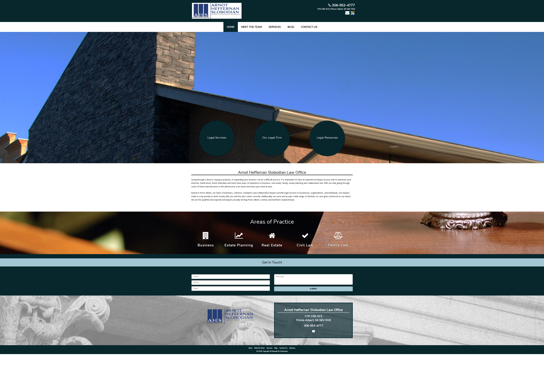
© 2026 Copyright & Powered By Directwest (272, 351)
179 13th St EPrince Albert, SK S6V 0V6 (313, 318)
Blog (291, 27)
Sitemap (292, 348)
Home (230, 27)
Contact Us (309, 27)
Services (275, 27)
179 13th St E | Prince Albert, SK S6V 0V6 (336, 9)
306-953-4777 (343, 5)
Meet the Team (251, 27)
